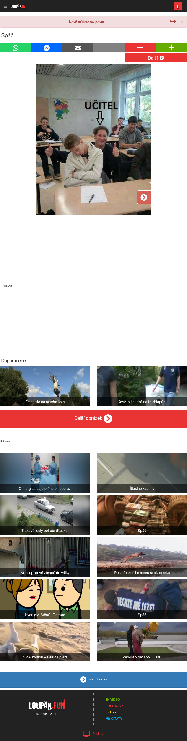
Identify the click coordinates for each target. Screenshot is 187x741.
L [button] (178, 6)
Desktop (98, 733)
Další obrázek (89, 418)
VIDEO (115, 699)
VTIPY (112, 712)
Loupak (18, 6)
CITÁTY (116, 718)
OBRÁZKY (115, 705)
